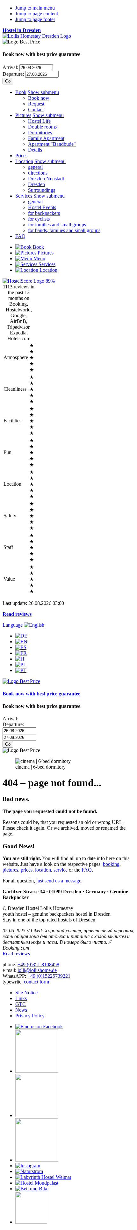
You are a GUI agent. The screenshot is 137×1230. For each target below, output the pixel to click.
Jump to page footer (35, 19)
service (61, 870)
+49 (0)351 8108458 (38, 964)
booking (111, 864)
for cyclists (39, 219)
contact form (36, 981)
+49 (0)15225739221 (48, 976)
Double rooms (42, 126)
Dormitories (40, 132)
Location (24, 161)
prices (26, 870)
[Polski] (20, 664)
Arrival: (10, 67)
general (35, 167)
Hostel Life (39, 121)
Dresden (36, 184)
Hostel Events (42, 207)
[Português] (20, 670)
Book (20, 92)
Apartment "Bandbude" (52, 144)
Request (36, 103)
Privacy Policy (30, 1015)
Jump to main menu (35, 8)
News (21, 1010)
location (43, 870)
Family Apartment (46, 138)
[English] (21, 641)
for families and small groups (57, 224)
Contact (36, 109)
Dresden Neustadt (46, 178)
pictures (10, 870)
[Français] (21, 653)
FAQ (20, 236)
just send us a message (58, 880)
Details (35, 150)
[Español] (20, 647)
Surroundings (41, 190)
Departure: (13, 74)
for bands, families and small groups (64, 230)
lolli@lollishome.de (37, 970)
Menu (38, 258)
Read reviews (17, 614)
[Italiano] (20, 659)
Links (21, 998)
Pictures (23, 115)
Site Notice (26, 992)
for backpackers (44, 213)
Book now (38, 98)
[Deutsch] (21, 636)
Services (23, 196)
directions (37, 173)
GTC (20, 1004)
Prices (21, 155)
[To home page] (37, 36)
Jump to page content (36, 13)
